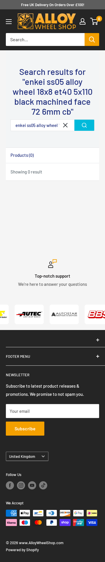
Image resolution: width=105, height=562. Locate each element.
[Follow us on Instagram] (21, 485)
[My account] (82, 21)
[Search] (92, 39)
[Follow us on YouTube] (32, 485)
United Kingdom (22, 456)
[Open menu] (9, 21)
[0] (94, 21)
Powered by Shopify (22, 549)
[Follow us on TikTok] (43, 485)
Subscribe (25, 428)
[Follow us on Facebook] (10, 485)
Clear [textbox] (65, 125)
